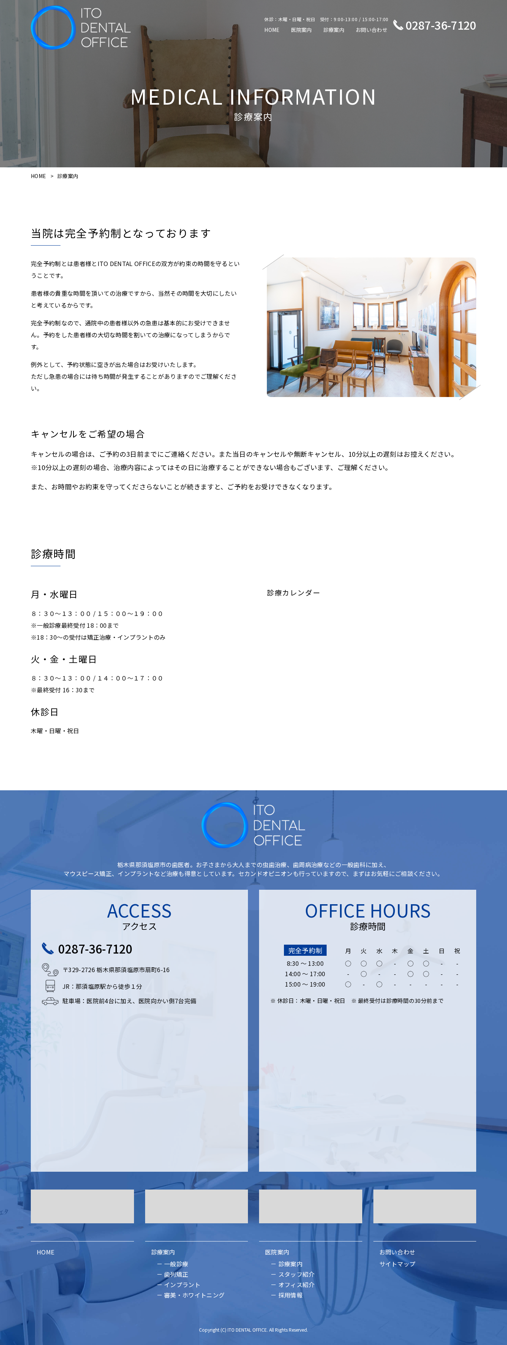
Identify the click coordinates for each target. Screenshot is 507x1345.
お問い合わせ (371, 29)
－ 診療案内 (286, 1263)
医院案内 (301, 29)
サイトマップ (397, 1263)
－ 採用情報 (286, 1294)
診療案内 (333, 29)
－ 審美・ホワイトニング (191, 1294)
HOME (271, 29)
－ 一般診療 (173, 1263)
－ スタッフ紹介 (293, 1274)
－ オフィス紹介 (293, 1284)
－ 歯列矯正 (173, 1274)
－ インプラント (179, 1284)
